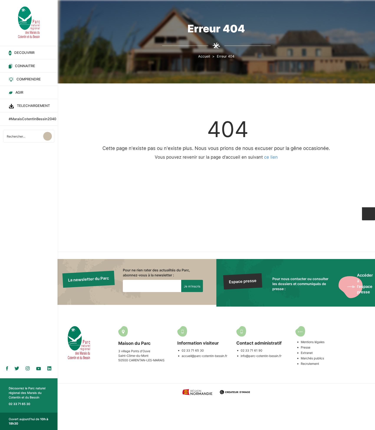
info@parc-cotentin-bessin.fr (261, 356)
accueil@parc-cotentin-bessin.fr (204, 356)
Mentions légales (312, 342)
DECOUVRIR (24, 52)
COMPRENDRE (28, 79)
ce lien (271, 157)
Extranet (307, 353)
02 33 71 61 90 (251, 350)
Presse (305, 347)
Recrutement (310, 363)
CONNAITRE (25, 66)
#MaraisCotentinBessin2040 (32, 119)
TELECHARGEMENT (33, 105)
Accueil (204, 56)
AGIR (19, 92)
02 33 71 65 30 (193, 350)
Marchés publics (312, 358)
